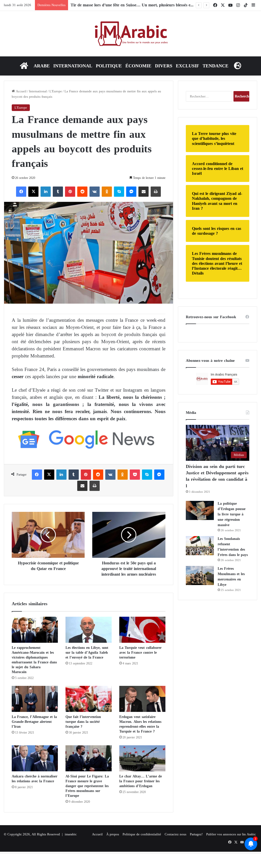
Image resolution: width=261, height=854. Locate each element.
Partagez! (196, 834)
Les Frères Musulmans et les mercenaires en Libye (231, 576)
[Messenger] (131, 192)
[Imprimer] (156, 192)
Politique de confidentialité (142, 834)
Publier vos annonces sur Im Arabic (231, 834)
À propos (112, 834)
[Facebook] (21, 192)
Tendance (215, 65)
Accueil (21, 91)
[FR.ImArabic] (130, 33)
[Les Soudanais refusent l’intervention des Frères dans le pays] (200, 545)
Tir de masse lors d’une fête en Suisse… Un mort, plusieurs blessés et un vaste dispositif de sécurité (157, 5)
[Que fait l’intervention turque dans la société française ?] (89, 699)
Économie (138, 65)
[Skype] (119, 192)
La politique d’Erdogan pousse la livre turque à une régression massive (231, 514)
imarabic (71, 834)
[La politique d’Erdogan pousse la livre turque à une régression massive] (200, 510)
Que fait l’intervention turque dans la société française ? (83, 721)
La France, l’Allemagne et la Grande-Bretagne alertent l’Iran (34, 721)
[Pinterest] (70, 192)
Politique (109, 65)
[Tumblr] (58, 192)
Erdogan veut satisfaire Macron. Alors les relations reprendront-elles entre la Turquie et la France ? (140, 724)
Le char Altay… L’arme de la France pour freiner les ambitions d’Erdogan (140, 781)
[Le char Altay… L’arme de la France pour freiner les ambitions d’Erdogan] (142, 758)
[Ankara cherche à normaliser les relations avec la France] (35, 758)
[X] (33, 192)
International (72, 65)
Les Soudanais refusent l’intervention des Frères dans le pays (233, 546)
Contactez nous (175, 834)
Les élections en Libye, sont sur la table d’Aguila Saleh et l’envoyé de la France (87, 652)
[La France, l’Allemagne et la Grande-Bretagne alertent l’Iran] (35, 699)
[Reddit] (82, 192)
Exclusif (187, 65)
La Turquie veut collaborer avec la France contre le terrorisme (140, 652)
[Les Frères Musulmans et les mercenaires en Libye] (200, 575)
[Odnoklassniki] (107, 192)
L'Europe (55, 91)
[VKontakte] (94, 192)
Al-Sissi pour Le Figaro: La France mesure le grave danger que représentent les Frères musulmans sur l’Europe (87, 786)
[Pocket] (135, 474)
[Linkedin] (46, 192)
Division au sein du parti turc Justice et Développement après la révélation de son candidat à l (217, 476)
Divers (163, 65)
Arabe (42, 65)
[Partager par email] (143, 192)
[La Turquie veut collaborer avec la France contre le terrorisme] (142, 630)
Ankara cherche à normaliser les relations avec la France (34, 779)
